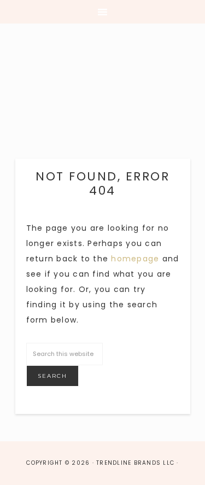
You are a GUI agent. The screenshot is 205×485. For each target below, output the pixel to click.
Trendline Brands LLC (102, 96)
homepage (135, 258)
